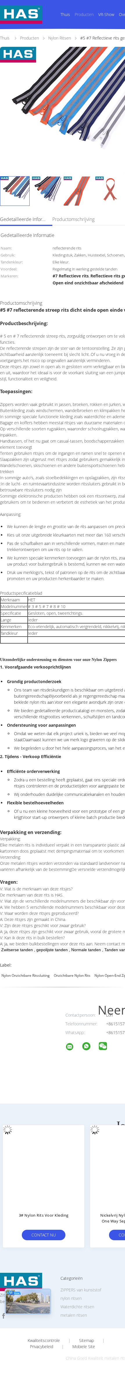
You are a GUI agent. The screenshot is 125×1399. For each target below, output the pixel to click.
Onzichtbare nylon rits (72, 975)
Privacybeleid (41, 1347)
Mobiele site (83, 1347)
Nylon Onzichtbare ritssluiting (25, 975)
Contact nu (43, 1235)
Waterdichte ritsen (77, 1306)
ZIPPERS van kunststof (80, 1290)
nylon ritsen (71, 1298)
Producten (84, 14)
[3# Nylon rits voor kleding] (43, 1165)
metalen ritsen (73, 1315)
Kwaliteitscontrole (44, 1341)
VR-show (106, 14)
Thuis (65, 14)
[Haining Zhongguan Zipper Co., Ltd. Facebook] (3, 1316)
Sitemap (86, 1341)
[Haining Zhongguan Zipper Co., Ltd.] (73, 1047)
